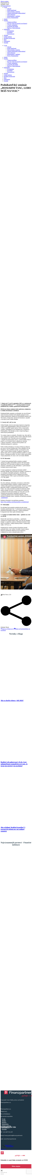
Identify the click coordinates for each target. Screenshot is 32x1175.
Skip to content (4, 1)
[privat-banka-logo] (11, 1060)
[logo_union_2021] (11, 944)
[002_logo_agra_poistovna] (11, 861)
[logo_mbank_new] (11, 969)
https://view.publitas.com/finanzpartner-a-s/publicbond (15, 502)
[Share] (3, 1172)
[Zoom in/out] (6, 1172)
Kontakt (4, 1129)
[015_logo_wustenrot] (11, 961)
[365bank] (8, 1083)
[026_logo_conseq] (11, 1019)
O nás (3, 1119)
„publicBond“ (4, 497)
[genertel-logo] (11, 1052)
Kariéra (4, 1122)
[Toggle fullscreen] (4, 1172)
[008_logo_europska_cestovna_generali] (11, 903)
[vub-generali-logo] (11, 1068)
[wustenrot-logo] (11, 1077)
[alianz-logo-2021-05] (11, 870)
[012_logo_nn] (11, 936)
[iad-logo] (11, 1027)
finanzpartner (9, 1146)
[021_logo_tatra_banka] (11, 986)
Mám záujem (16, 1166)
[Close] (2, 1170)
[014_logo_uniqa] (11, 953)
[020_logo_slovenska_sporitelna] (11, 977)
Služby (4, 1120)
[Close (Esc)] (1, 1172)
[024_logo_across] (11, 1010)
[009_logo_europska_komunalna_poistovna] (11, 911)
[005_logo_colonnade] (11, 878)
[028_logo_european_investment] (11, 1035)
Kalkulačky (5, 1124)
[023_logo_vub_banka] (11, 1002)
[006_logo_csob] (11, 886)
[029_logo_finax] (11, 1044)
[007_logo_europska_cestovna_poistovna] (11, 895)
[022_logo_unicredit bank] (11, 994)
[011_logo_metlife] (11, 928)
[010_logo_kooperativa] (11, 919)
